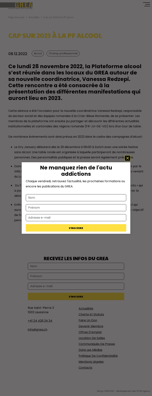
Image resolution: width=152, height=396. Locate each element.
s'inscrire (76, 228)
